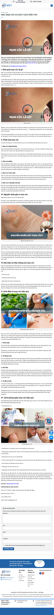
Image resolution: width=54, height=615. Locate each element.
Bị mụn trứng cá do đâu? (13, 483)
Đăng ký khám (37, 1)
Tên (4, 525)
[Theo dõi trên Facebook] (40, 573)
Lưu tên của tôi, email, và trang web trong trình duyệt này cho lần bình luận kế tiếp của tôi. (25, 545)
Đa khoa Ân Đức (31, 62)
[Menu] (52, 5)
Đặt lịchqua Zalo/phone (20, 1)
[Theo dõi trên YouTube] (43, 573)
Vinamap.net (4, 590)
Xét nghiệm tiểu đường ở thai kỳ (18, 66)
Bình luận (5, 513)
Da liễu (2, 12)
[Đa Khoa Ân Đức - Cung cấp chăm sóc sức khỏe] (8, 5)
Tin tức (6, 12)
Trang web (5, 538)
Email (4, 532)
